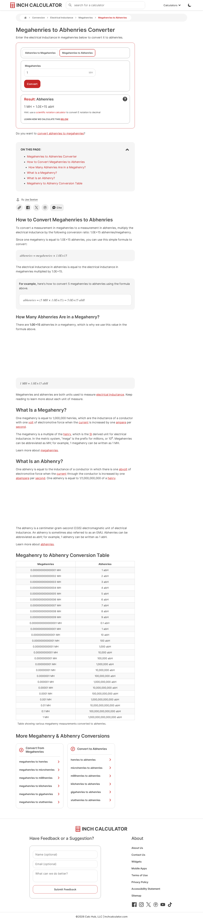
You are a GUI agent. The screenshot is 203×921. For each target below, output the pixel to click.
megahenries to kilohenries (35, 785)
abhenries (47, 544)
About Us (137, 847)
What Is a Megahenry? (42, 172)
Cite (59, 207)
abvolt (123, 469)
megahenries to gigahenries (36, 794)
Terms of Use (139, 875)
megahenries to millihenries (35, 777)
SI (90, 434)
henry (67, 434)
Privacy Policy (139, 882)
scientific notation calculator (51, 112)
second (21, 426)
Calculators (170, 5)
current (83, 422)
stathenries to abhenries (85, 800)
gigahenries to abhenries (86, 792)
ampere (121, 422)
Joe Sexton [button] (31, 199)
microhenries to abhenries (86, 767)
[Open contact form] (125, 99)
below (64, 119)
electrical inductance (110, 394)
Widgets (136, 861)
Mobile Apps (139, 868)
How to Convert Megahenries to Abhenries (56, 162)
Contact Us (138, 854)
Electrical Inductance (61, 17)
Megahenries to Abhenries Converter (52, 156)
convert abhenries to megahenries (60, 133)
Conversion (38, 17)
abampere (22, 478)
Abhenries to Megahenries (40, 52)
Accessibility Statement (145, 888)
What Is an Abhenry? (41, 178)
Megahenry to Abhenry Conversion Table (54, 183)
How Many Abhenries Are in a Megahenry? (57, 167)
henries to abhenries (83, 759)
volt (30, 422)
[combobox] (109, 5)
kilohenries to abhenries (85, 783)
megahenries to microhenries (37, 769)
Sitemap (136, 895)
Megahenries (86, 17)
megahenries (49, 450)
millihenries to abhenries (85, 775)
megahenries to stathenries (35, 802)
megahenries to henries (33, 761)
